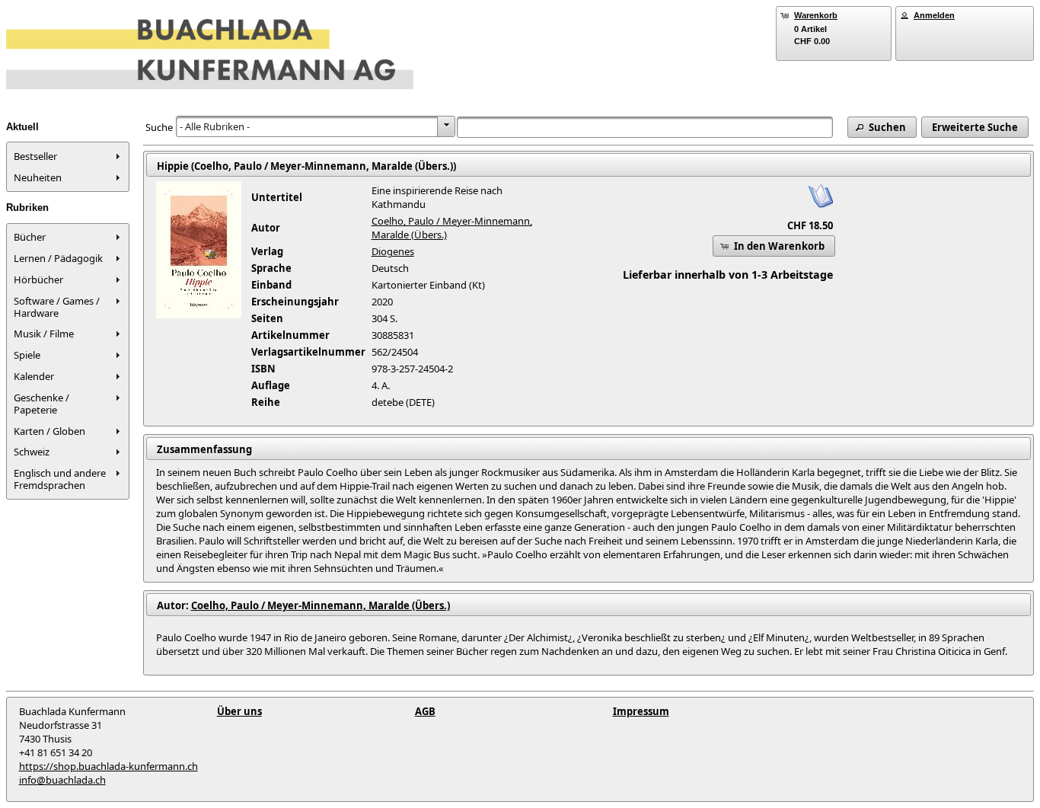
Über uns (239, 711)
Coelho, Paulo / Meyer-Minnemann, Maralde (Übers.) (320, 605)
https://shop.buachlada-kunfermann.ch (108, 766)
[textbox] (645, 127)
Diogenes (393, 251)
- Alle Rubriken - (215, 126)
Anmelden (934, 15)
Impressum (641, 711)
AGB (425, 711)
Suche (159, 127)
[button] (882, 127)
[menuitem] (68, 156)
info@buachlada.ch (62, 780)
